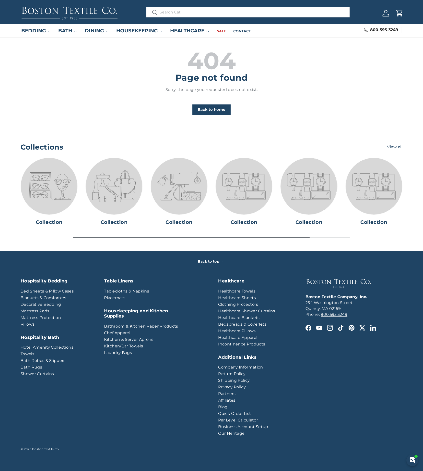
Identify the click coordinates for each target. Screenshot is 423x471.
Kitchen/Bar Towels (123, 346)
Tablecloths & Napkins (126, 291)
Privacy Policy (232, 387)
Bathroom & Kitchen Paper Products (141, 326)
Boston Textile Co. (46, 449)
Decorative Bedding (41, 304)
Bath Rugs (31, 367)
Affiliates (226, 400)
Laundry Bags (118, 352)
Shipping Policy (234, 380)
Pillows (28, 324)
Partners (226, 393)
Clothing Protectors (238, 304)
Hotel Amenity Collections (47, 347)
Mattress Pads (35, 311)
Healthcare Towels (236, 291)
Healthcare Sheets (237, 297)
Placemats (114, 297)
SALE (221, 31)
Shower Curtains (37, 373)
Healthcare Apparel (237, 337)
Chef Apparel (117, 333)
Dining (94, 31)
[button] (399, 13)
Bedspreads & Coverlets (242, 324)
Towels (27, 354)
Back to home (211, 109)
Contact (242, 31)
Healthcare (187, 31)
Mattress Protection (41, 317)
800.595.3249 (334, 314)
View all (394, 147)
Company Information (240, 367)
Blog (222, 407)
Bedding (33, 31)
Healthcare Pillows (237, 331)
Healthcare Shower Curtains (246, 311)
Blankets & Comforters (43, 297)
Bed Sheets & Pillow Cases (47, 291)
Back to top (209, 261)
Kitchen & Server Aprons (128, 339)
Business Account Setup (243, 426)
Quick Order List (234, 413)
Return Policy (232, 373)
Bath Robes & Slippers (43, 360)
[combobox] (248, 12)
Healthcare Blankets (238, 317)
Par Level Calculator (238, 420)
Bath (65, 31)
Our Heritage (231, 433)
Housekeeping (137, 31)
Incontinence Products (241, 344)
